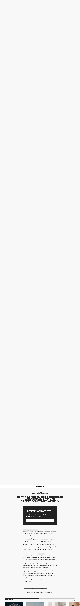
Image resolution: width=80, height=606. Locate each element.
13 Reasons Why (26, 557)
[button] (74, 600)
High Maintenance (39, 557)
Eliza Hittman (41, 554)
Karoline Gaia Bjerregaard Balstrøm (40, 493)
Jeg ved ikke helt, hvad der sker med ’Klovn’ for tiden (35, 590)
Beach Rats (25, 555)
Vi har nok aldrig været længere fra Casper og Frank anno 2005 (38, 592)
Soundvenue (40, 486)
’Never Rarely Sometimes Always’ (30, 530)
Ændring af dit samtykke (40, 520)
